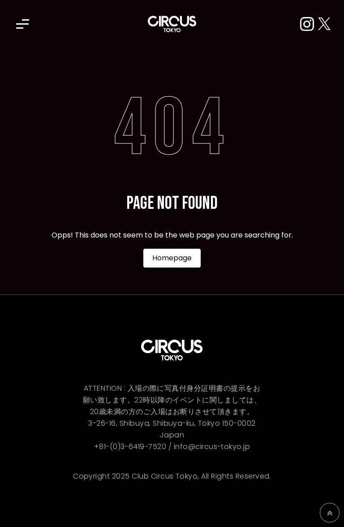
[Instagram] (309, 24)
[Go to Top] (330, 513)
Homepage (172, 258)
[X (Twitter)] (324, 24)
